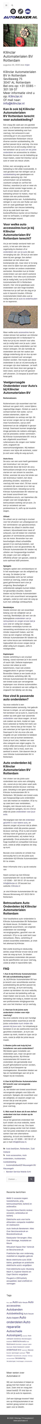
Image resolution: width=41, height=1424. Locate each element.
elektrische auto (19, 1341)
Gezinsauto (11, 1344)
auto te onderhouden (28, 299)
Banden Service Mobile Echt (18, 1172)
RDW (19, 1350)
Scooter (9, 1353)
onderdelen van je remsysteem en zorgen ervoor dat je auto (19, 621)
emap (19, 1418)
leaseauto (20, 1347)
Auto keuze (29, 1314)
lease (15, 1347)
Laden (30, 1344)
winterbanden (28, 1361)
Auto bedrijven (12, 1149)
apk (11, 1302)
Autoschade (14, 1331)
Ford (27, 1341)
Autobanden (19, 1158)
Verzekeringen (11, 1361)
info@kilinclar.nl (13, 103)
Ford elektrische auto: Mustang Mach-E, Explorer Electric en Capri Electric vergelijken (20, 1272)
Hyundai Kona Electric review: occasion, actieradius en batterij (20, 1213)
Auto (15, 1302)
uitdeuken (24, 1356)
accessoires (23, 332)
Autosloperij (14, 1335)
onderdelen (8, 718)
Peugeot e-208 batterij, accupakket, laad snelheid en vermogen (19, 1281)
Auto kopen (13, 1317)
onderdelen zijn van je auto (15, 252)
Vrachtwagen (20, 1361)
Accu (8, 1302)
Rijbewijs (30, 1350)
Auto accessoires (13, 1155)
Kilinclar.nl (15, 96)
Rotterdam (25, 1149)
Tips (28, 1353)
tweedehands (17, 1356)
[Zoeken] (31, 1179)
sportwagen (15, 1353)
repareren (24, 1350)
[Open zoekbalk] (12, 5)
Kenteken (19, 1344)
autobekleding (9, 174)
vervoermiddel (11, 1358)
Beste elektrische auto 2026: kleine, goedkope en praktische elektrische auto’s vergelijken (20, 1262)
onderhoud (12, 1350)
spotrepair (22, 1353)
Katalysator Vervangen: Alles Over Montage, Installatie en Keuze (19, 1240)
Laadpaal (24, 1344)
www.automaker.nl (20, 1421)
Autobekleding (9, 1162)
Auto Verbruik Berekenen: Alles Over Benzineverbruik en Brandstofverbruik (20, 1231)
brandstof (9, 1341)
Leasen (27, 1347)
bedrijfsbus (17, 1339)
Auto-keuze (23, 1302)
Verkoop (30, 1356)
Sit (16, 1418)
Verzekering (20, 1358)
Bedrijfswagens (26, 1339)
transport (10, 1356)
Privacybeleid (27, 1418)
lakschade (9, 1347)
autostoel (24, 1336)
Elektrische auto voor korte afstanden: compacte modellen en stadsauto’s (20, 1222)
